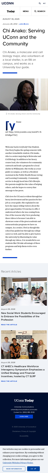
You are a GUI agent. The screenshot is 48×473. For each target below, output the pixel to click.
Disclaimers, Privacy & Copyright (24, 431)
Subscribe (24, 416)
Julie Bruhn (24, 24)
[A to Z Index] (44, 3)
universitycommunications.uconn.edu (24, 409)
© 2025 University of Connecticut (24, 427)
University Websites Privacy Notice (18, 462)
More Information (14, 469)
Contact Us (18, 412)
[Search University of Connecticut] (40, 3)
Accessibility (24, 436)
